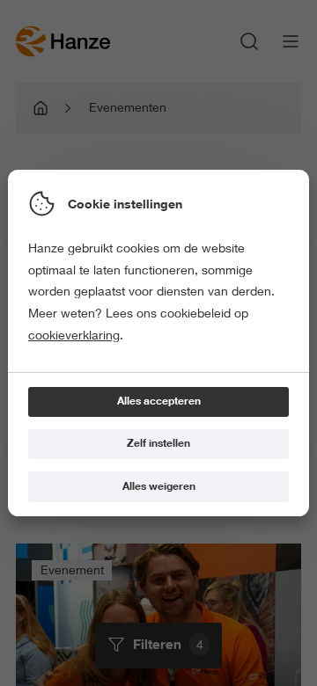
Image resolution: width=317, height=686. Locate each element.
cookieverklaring (74, 335)
